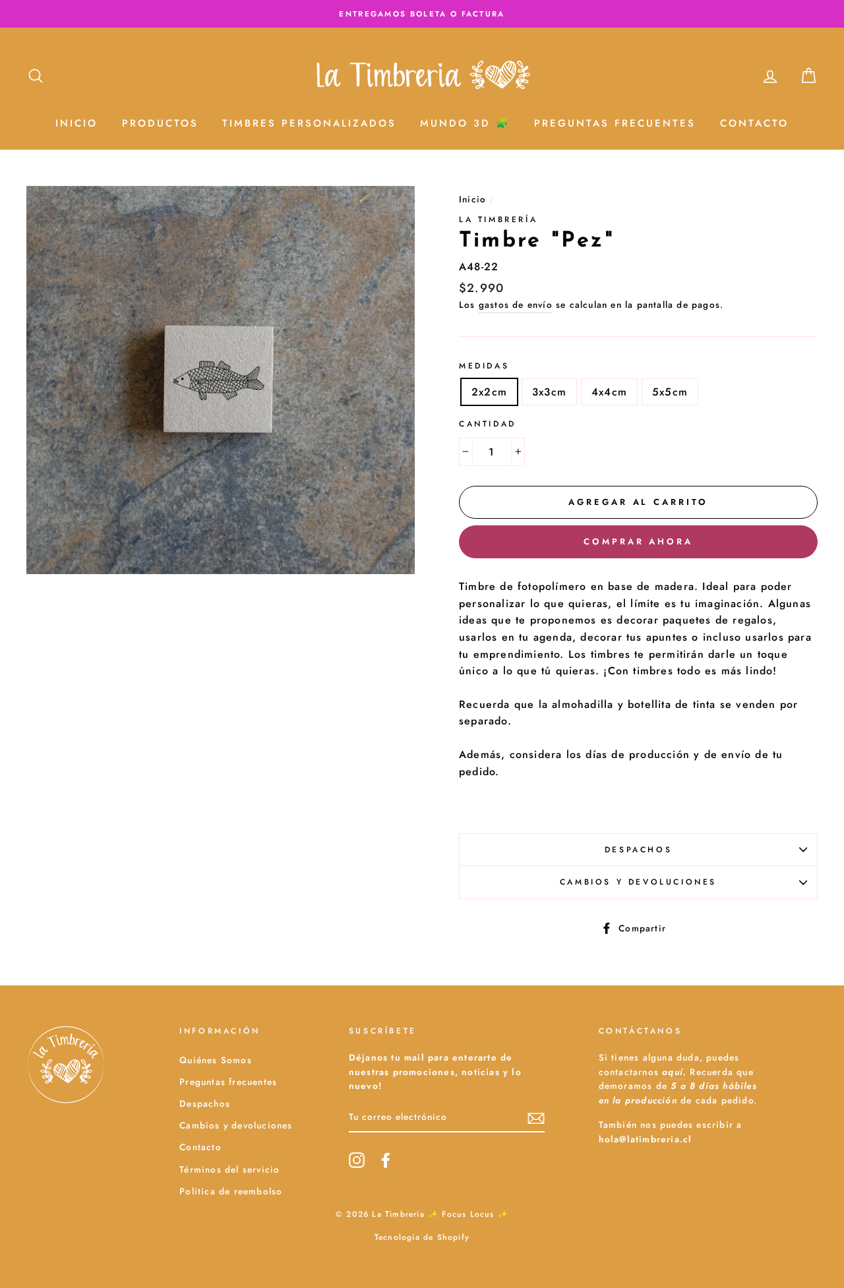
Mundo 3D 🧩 (465, 123)
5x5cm (670, 391)
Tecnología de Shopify (422, 1237)
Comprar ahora (638, 541)
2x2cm (489, 391)
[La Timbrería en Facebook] (386, 1160)
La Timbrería (498, 219)
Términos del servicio (229, 1169)
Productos (160, 123)
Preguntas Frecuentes (615, 123)
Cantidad (487, 424)
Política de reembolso (230, 1191)
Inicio (76, 123)
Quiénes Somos (215, 1060)
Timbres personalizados (309, 123)
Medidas (484, 366)
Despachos (638, 850)
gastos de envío (516, 304)
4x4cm (609, 391)
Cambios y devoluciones (638, 882)
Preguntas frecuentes (228, 1081)
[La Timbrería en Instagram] (357, 1160)
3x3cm (549, 391)
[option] (422, 14)
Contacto (754, 123)
